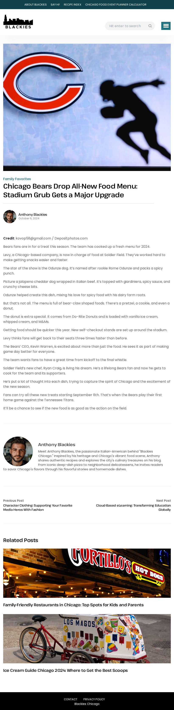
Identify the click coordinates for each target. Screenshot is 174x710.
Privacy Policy (94, 699)
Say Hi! (55, 4)
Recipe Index (72, 4)
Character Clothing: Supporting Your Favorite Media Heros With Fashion (37, 507)
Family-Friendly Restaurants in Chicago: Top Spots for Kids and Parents (73, 604)
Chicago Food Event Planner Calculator (115, 4)
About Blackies (35, 4)
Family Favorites (17, 179)
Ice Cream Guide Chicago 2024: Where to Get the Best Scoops (65, 670)
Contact (70, 699)
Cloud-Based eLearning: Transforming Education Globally (133, 507)
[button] (166, 26)
